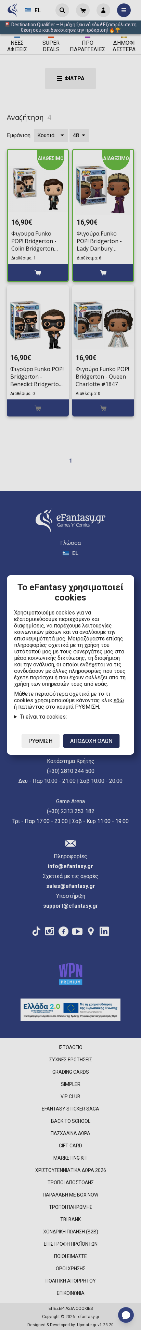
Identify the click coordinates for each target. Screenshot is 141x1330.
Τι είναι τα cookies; (43, 716)
